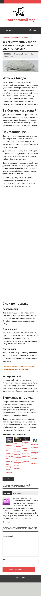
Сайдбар (32, 30)
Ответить (6, 522)
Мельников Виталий (21, 54)
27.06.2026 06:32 (18, 493)
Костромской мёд (20, 19)
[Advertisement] (20, 209)
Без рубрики (23, 37)
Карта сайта (20, 577)
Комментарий (8, 536)
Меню (8, 30)
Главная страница (10, 37)
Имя (4, 559)
